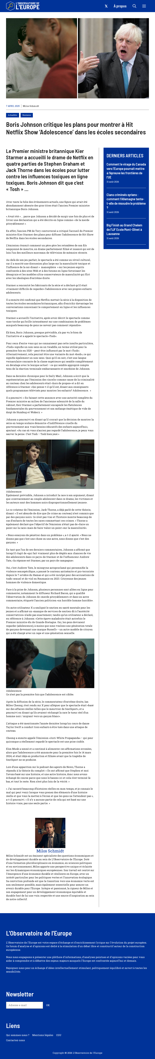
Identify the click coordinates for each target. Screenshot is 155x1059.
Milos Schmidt (31, 106)
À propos (120, 6)
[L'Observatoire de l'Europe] (23, 6)
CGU (58, 1035)
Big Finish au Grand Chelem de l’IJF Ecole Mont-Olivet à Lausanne (124, 229)
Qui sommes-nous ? (17, 1035)
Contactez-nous (15, 1040)
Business (26, 115)
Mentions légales (42, 1035)
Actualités (12, 115)
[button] (134, 6)
